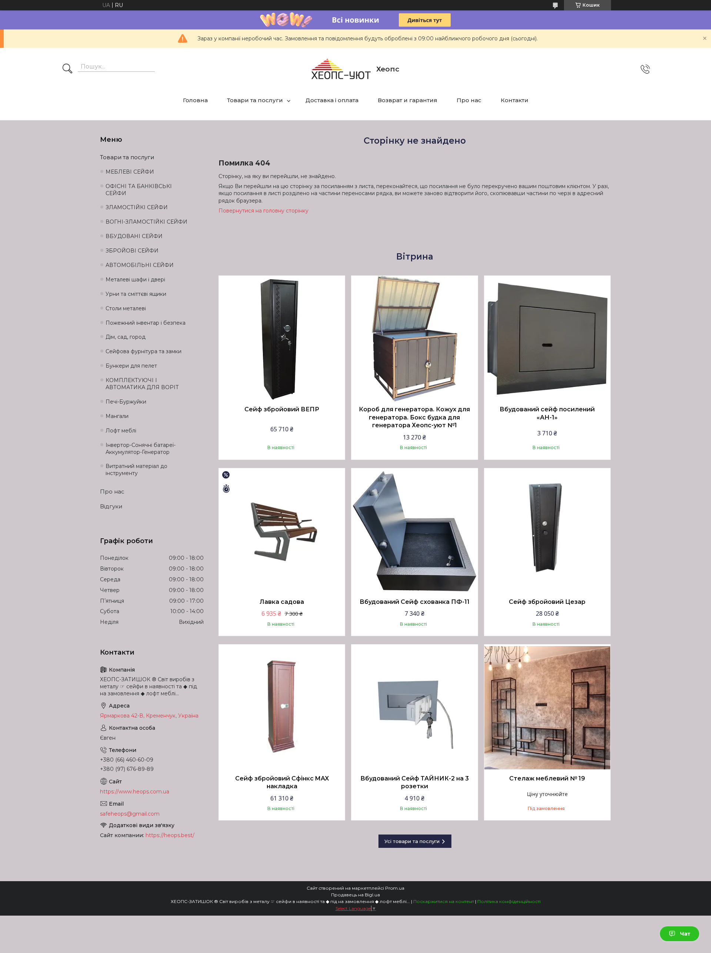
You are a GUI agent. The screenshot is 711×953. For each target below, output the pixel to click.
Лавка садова (282, 601)
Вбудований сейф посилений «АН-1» (547, 413)
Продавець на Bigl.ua (355, 894)
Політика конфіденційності (509, 901)
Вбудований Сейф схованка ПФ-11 (415, 601)
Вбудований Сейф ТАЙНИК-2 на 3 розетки (414, 782)
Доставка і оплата (332, 100)
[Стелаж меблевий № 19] (547, 707)
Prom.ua (394, 888)
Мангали (117, 416)
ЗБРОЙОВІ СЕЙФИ (132, 250)
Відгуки (111, 506)
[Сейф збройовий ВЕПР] (282, 339)
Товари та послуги (255, 100)
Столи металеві (126, 308)
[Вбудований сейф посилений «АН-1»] (547, 339)
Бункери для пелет (131, 365)
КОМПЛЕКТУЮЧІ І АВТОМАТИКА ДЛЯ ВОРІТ (142, 384)
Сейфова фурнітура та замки (143, 351)
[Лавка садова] (282, 531)
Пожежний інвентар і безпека (146, 323)
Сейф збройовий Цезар (547, 601)
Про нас (469, 100)
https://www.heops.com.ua (134, 791)
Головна (195, 100)
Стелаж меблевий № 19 (547, 778)
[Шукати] (67, 69)
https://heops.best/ (170, 835)
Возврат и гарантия (407, 100)
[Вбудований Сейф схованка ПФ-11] (414, 531)
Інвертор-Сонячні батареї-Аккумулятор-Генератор (141, 448)
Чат (685, 933)
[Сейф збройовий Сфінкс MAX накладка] (282, 707)
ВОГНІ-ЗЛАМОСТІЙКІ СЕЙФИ (146, 221)
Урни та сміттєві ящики (136, 294)
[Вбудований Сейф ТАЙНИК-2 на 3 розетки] (414, 707)
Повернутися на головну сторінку (263, 210)
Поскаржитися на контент (443, 901)
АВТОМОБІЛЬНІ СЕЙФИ (140, 265)
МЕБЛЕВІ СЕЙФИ (130, 171)
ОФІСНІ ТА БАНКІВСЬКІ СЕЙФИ (139, 190)
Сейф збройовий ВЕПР (281, 409)
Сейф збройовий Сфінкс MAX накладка (282, 782)
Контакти (514, 100)
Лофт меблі (121, 430)
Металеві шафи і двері (135, 279)
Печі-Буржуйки (126, 401)
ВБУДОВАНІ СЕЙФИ (134, 236)
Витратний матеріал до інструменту (136, 470)
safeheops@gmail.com (130, 813)
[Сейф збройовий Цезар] (547, 531)
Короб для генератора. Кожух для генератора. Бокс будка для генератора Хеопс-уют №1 (414, 417)
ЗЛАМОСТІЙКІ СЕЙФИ (137, 207)
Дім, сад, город (126, 337)
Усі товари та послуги (412, 841)
